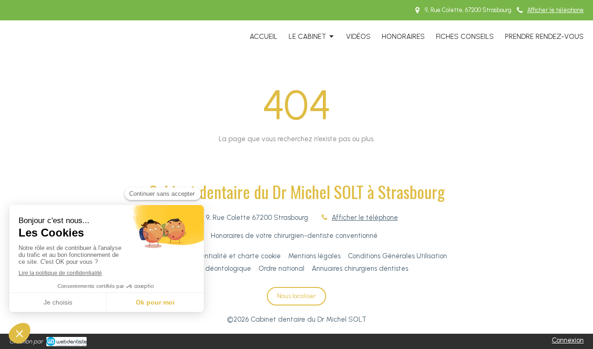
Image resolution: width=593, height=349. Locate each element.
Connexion (568, 340)
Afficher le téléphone (555, 9)
